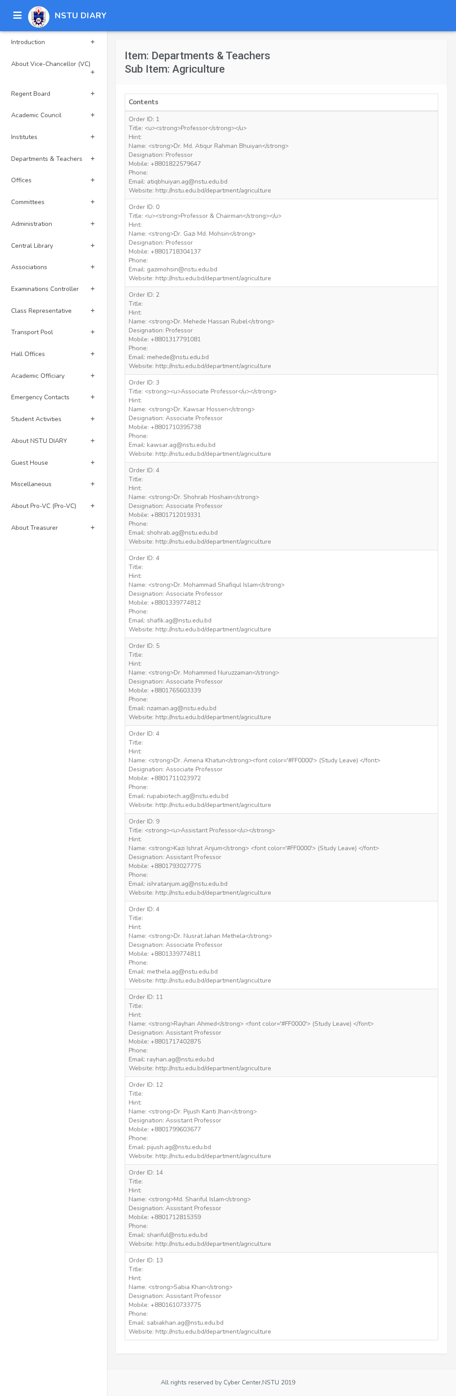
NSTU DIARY (81, 15)
